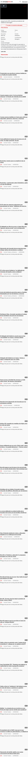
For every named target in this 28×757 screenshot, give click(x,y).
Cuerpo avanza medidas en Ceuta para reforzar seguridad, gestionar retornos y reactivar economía (13, 117)
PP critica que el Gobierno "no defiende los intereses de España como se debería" (12, 271)
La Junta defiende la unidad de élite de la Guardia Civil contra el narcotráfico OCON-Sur (13, 511)
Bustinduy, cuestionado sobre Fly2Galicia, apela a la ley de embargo (14, 183)
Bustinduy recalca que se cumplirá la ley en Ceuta (12, 161)
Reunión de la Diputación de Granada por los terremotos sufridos (13, 402)
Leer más (3, 51)
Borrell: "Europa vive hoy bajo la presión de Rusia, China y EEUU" (12, 599)
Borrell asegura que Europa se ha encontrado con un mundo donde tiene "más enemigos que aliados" (13, 468)
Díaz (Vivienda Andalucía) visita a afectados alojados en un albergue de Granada (12, 533)
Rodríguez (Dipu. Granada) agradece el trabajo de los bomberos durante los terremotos (13, 314)
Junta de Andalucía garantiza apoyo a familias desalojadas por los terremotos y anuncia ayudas (13, 293)
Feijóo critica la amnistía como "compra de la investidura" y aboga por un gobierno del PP (13, 643)
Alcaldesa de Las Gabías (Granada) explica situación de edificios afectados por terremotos (13, 490)
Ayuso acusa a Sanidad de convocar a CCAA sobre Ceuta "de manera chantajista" (12, 380)
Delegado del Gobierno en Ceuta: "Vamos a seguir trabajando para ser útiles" (12, 358)
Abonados (24, 2)
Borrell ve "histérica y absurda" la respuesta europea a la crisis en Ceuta (13, 555)
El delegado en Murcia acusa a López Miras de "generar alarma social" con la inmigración (13, 227)
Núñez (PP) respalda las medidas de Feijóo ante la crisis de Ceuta (13, 424)
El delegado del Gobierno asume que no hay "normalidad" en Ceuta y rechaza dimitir (12, 336)
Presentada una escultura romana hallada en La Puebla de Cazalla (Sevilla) (13, 74)
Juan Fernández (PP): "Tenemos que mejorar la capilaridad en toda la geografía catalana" (13, 665)
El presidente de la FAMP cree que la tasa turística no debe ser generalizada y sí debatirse (14, 730)
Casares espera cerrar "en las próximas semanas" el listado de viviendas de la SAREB (13, 95)
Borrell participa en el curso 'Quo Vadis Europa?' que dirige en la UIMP (14, 577)
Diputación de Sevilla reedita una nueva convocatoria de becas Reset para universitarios (11, 752)
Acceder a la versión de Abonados (14, 25)
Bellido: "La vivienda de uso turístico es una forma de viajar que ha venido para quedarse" (13, 708)
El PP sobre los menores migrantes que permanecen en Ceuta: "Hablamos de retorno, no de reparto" (13, 205)
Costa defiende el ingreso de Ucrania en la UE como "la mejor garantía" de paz (13, 139)
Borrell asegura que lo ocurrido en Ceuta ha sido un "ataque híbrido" (12, 621)
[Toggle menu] (1, 2)
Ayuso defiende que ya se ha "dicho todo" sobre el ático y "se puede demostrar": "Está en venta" (14, 446)
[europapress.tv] (8, 2)
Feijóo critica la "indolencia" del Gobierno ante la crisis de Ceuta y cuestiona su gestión (13, 687)
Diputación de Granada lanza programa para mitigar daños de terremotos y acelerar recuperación (13, 249)
